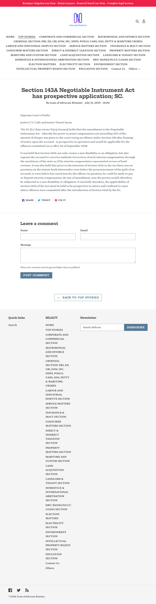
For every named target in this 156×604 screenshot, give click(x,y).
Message (25, 244)
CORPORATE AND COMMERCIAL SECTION (57, 339)
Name (24, 230)
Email (84, 230)
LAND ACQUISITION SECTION (55, 470)
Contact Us (52, 563)
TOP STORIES (54, 329)
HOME (50, 325)
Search (12, 325)
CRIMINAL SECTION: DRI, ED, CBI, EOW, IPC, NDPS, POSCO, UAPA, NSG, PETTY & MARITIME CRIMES (57, 373)
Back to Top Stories (80, 297)
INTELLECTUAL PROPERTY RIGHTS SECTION (58, 545)
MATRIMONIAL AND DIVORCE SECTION (56, 352)
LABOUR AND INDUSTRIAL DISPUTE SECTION (58, 394)
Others (50, 568)
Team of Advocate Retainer (31, 596)
